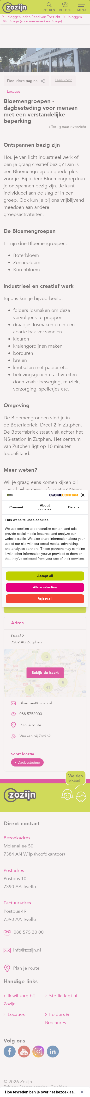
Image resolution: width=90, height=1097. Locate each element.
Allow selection (45, 587)
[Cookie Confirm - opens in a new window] (63, 495)
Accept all (45, 576)
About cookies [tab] (44, 507)
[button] (82, 495)
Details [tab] (73, 507)
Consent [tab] (16, 507)
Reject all (45, 598)
